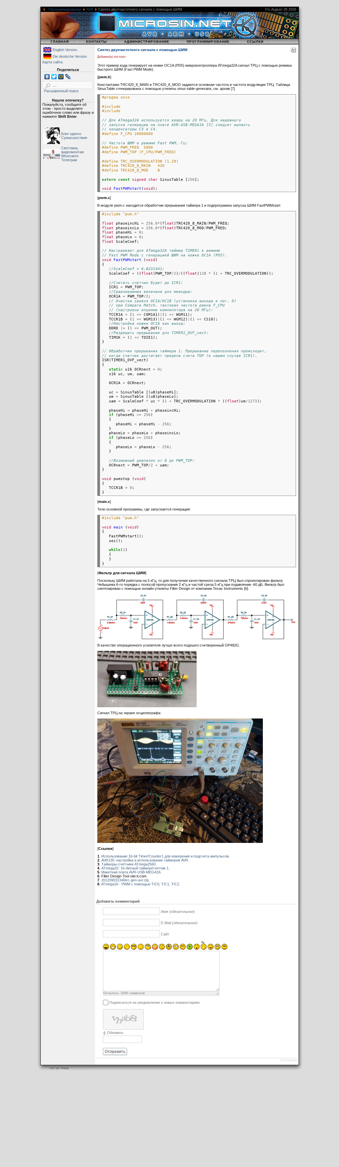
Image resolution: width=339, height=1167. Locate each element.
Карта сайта (52, 62)
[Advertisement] (169, 1119)
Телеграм (69, 160)
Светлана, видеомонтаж (72, 150)
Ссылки (255, 41)
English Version (65, 50)
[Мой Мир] (61, 76)
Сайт (165, 934)
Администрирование (147, 41)
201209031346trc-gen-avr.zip (125, 880)
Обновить (115, 1033)
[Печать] (293, 51)
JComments (288, 1060)
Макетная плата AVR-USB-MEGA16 (131, 872)
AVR (89, 9)
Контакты (96, 41)
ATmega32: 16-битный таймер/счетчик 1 (135, 868)
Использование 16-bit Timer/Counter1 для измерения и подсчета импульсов (165, 856)
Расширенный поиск (61, 91)
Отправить (115, 1051)
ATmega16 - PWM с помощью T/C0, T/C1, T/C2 (140, 884)
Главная (60, 41)
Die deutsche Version (70, 56)
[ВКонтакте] (47, 76)
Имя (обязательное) (178, 912)
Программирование (64, 9)
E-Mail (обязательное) (179, 923)
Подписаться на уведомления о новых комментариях (154, 1002)
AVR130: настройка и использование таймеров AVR (144, 860)
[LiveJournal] (68, 76)
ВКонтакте (69, 156)
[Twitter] (54, 76)
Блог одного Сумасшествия (74, 136)
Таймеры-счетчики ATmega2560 (128, 864)
